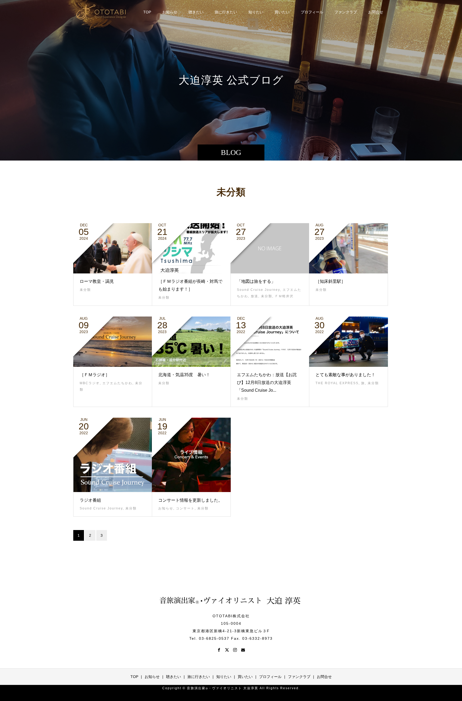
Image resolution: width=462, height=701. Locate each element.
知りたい (255, 12)
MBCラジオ (90, 383)
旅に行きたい (226, 12)
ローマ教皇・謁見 (97, 281)
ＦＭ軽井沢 (284, 296)
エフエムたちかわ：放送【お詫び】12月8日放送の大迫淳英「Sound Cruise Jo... (267, 382)
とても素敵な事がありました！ (345, 374)
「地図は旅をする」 (256, 281)
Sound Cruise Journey (258, 290)
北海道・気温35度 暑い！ (184, 374)
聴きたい (195, 12)
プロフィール (312, 12)
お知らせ (169, 12)
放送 (254, 296)
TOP (147, 12)
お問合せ (375, 12)
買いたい (282, 12)
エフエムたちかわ (117, 383)
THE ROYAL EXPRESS (337, 383)
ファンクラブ (345, 12)
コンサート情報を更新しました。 (190, 500)
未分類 (85, 290)
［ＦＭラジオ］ (95, 374)
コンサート (185, 508)
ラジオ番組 (90, 500)
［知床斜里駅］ (330, 281)
